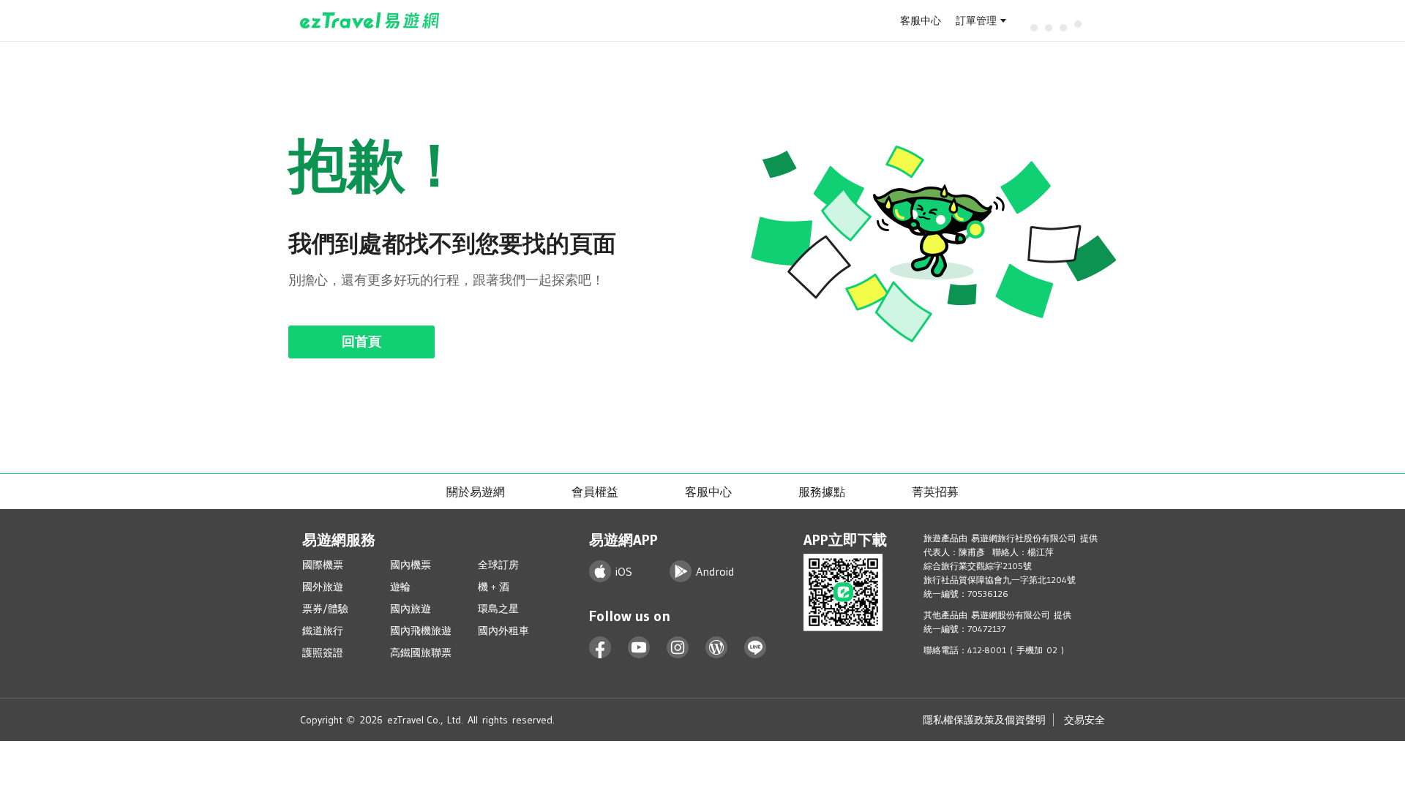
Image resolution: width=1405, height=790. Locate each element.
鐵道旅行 (322, 630)
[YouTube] (639, 647)
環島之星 (498, 608)
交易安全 (1084, 719)
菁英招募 (935, 491)
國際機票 (322, 564)
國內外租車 (503, 630)
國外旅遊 (322, 586)
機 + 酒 (493, 586)
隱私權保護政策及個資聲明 (984, 719)
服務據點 (821, 491)
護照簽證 (322, 652)
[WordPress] (716, 647)
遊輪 (400, 586)
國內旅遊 (410, 608)
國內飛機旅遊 (421, 630)
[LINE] (755, 647)
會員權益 (595, 491)
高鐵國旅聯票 (421, 652)
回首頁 (361, 342)
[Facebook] (600, 647)
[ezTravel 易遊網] (370, 20)
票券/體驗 (325, 608)
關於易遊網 (475, 491)
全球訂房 (498, 564)
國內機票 (410, 564)
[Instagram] (678, 647)
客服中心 (920, 20)
